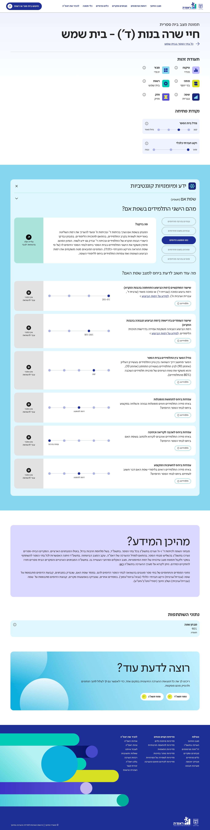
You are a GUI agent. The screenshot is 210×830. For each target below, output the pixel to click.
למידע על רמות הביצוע (155, 296)
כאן (122, 564)
